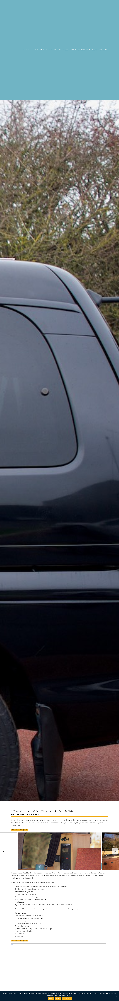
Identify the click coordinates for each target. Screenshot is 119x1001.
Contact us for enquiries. (19, 829)
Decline (58, 998)
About (26, 49)
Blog (94, 50)
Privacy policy (67, 998)
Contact (102, 50)
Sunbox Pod (84, 50)
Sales (65, 50)
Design (73, 49)
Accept (51, 998)
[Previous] (4, 851)
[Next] (115, 851)
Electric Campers (39, 49)
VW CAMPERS (55, 49)
